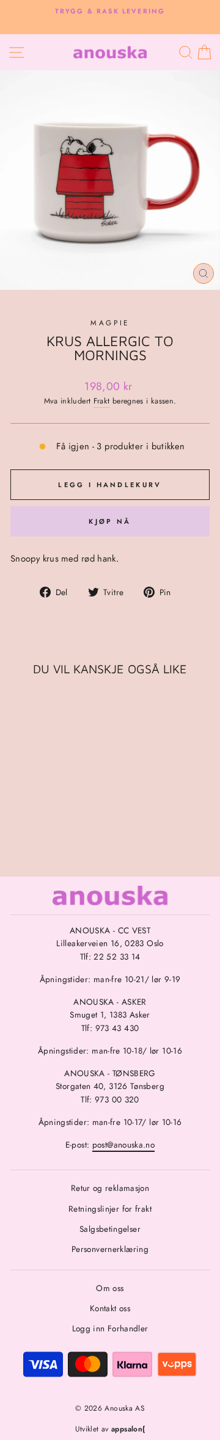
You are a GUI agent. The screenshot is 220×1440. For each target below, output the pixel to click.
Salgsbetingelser (110, 1229)
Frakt (102, 401)
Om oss (109, 1288)
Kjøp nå (110, 521)
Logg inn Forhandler (110, 1328)
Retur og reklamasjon (110, 1188)
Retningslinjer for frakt (110, 1209)
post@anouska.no (123, 1144)
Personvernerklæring (110, 1249)
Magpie (109, 322)
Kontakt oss (110, 1308)
